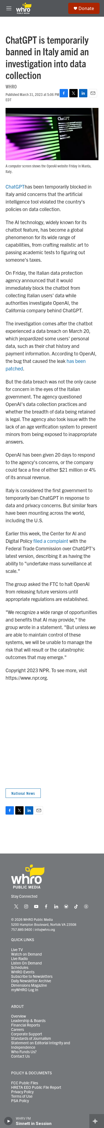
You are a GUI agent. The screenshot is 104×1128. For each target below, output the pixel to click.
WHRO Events (22, 972)
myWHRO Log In (24, 990)
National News (23, 793)
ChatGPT (15, 186)
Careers (17, 1029)
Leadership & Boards (28, 1020)
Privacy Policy (22, 1092)
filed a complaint (50, 541)
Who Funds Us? (24, 1052)
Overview (18, 1016)
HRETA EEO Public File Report (36, 1087)
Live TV (17, 950)
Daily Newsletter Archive (31, 981)
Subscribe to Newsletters (31, 976)
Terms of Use (21, 1096)
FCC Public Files (24, 1083)
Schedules (19, 967)
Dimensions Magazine (29, 985)
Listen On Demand (26, 963)
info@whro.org (45, 929)
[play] (8, 1121)
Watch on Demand (26, 954)
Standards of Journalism (31, 1038)
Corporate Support (26, 1034)
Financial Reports (25, 1025)
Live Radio (19, 958)
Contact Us (20, 1056)
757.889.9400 (21, 929)
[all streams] (96, 1121)
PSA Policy (20, 1101)
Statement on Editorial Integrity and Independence (40, 1045)
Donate (86, 8)
